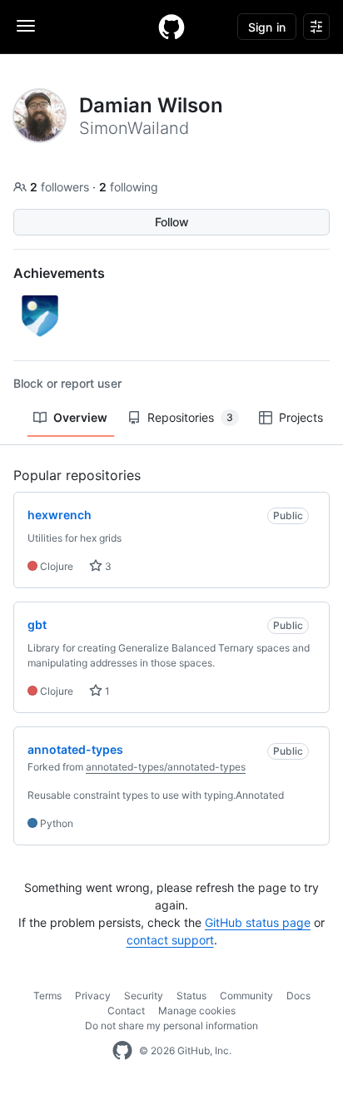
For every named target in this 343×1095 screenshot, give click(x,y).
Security (143, 995)
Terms (47, 995)
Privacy (93, 995)
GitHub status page (258, 922)
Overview (80, 417)
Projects (301, 417)
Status (191, 995)
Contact (126, 1010)
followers (61, 187)
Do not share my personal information (171, 1025)
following (128, 187)
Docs (298, 995)
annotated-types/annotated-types (166, 767)
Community (246, 995)
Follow (172, 222)
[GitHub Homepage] (122, 1051)
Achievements (59, 273)
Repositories (190, 417)
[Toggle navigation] (25, 25)
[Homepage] (171, 26)
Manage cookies (197, 1010)
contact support (170, 940)
